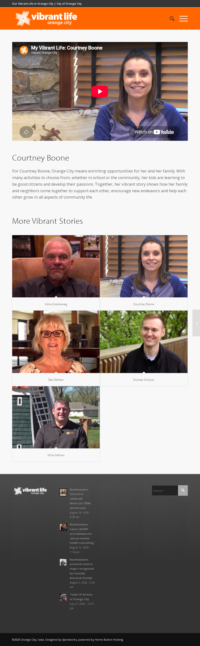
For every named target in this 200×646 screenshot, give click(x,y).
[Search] (169, 19)
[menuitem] (169, 19)
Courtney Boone (143, 304)
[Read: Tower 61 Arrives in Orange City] (63, 597)
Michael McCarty (143, 380)
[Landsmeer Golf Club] (196, 323)
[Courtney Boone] (144, 266)
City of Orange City (69, 3)
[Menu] (181, 19)
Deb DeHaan (56, 380)
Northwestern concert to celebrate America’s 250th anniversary (80, 499)
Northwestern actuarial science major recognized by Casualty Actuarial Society (82, 569)
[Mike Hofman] (56, 417)
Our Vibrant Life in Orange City (32, 3)
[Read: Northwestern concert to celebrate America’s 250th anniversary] (63, 492)
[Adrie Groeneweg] (56, 266)
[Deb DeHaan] (56, 342)
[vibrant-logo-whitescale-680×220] (46, 19)
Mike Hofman (56, 455)
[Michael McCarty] (144, 342)
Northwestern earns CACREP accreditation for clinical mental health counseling (82, 534)
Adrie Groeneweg (56, 304)
